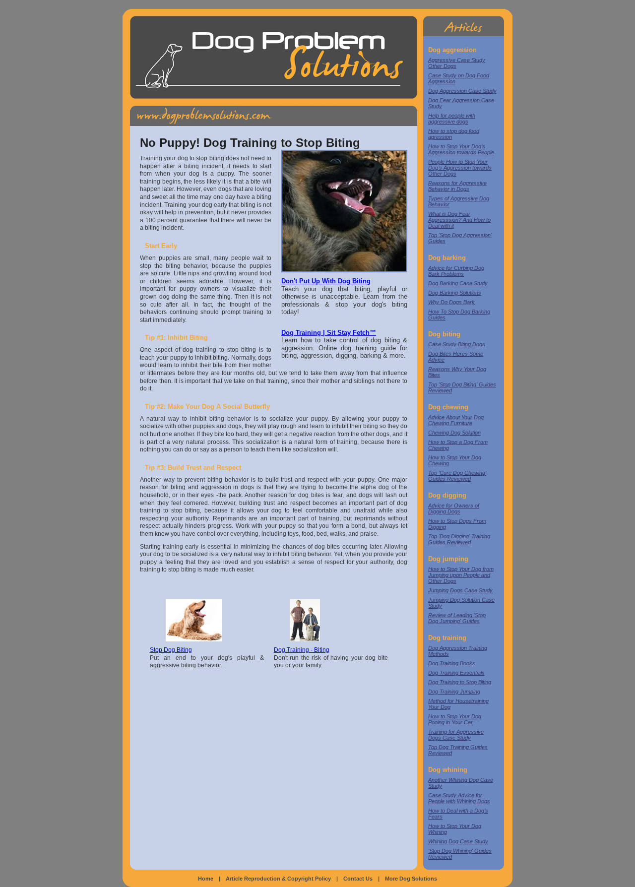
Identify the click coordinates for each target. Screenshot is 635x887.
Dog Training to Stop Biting (459, 682)
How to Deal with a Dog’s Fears (458, 814)
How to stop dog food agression (453, 134)
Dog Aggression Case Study (462, 91)
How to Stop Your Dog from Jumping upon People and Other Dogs (461, 575)
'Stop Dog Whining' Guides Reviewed (460, 854)
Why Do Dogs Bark (451, 302)
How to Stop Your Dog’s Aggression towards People (461, 149)
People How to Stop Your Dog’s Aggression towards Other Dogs (460, 168)
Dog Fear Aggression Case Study (461, 103)
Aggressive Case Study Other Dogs (456, 63)
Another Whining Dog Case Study (460, 783)
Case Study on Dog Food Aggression (458, 78)
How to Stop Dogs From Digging (457, 524)
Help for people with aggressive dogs (451, 119)
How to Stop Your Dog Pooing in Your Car (454, 719)
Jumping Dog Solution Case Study (461, 603)
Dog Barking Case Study (458, 283)
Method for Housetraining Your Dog (458, 704)
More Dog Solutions (411, 879)
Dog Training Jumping (454, 692)
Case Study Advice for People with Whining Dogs (459, 798)
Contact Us (358, 879)
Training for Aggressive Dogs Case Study (456, 735)
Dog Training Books (451, 663)
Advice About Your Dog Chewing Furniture (456, 420)
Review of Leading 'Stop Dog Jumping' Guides (457, 618)
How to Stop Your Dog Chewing (454, 460)
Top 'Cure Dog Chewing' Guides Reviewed (457, 476)
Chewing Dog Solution (454, 433)
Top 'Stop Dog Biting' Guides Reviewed (462, 387)
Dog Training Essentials (456, 673)
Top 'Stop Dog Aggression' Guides (460, 238)
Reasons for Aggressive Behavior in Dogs (457, 186)
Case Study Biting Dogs (456, 344)
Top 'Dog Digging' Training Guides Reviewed (459, 539)
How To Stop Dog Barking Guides (459, 314)
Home (205, 879)
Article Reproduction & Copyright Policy (278, 879)
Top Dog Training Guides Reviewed (458, 750)
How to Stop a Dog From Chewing (458, 445)
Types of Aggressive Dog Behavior (458, 201)
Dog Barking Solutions (454, 293)
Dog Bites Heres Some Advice (455, 357)
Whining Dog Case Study (458, 841)
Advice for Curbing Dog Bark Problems (456, 271)
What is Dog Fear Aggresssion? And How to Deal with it (459, 220)
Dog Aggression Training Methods (457, 651)
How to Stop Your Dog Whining (454, 829)
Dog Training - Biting (301, 649)
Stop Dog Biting (171, 649)
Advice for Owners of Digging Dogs (453, 508)
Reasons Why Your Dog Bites (457, 372)
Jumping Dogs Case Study (460, 590)
